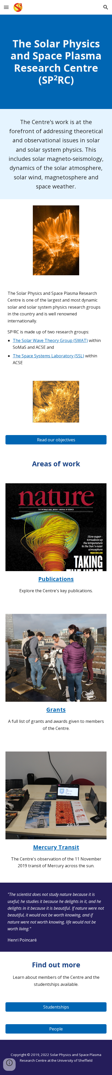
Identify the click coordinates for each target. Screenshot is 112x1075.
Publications (56, 579)
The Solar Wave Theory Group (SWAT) (50, 340)
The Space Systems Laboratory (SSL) (48, 356)
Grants (56, 709)
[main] (56, 61)
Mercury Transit (56, 847)
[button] (6, 7)
